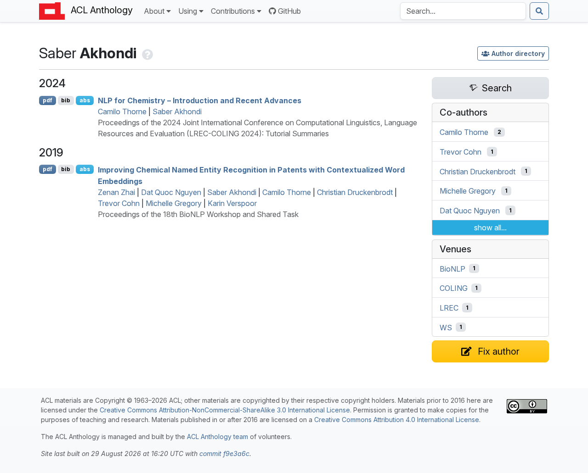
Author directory (518, 53)
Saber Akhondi (177, 111)
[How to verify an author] (146, 53)
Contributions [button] (233, 11)
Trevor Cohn (119, 203)
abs (84, 100)
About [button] (154, 11)
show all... (490, 227)
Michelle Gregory (174, 203)
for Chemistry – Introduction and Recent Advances (199, 100)
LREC (449, 307)
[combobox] (463, 11)
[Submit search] (539, 11)
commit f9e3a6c (224, 453)
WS (446, 327)
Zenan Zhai (116, 192)
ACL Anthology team (217, 436)
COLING (454, 288)
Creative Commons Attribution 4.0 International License (396, 419)
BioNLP (452, 268)
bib (65, 100)
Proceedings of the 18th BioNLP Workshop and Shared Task (198, 214)
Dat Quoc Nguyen (171, 192)
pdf (47, 100)
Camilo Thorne (122, 111)
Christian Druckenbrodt (355, 192)
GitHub (289, 11)
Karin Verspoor (232, 203)
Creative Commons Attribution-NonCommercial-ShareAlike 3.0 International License (225, 410)
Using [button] (187, 11)
